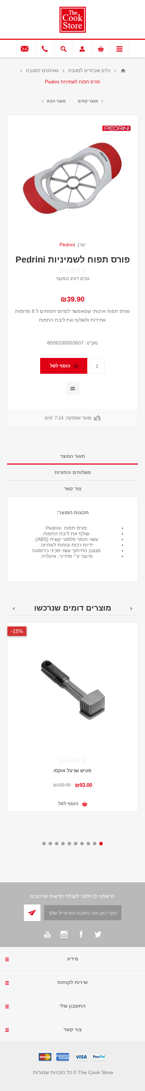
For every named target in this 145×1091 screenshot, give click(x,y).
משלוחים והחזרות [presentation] (73, 472)
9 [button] (50, 843)
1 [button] (101, 843)
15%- (17, 631)
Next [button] (13, 608)
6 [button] (69, 843)
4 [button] (82, 843)
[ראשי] (123, 70)
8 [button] (56, 843)
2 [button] (94, 843)
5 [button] (75, 843)
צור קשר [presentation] (72, 488)
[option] (72, 722)
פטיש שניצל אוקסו (72, 770)
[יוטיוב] (47, 934)
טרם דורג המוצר (72, 278)
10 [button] (44, 843)
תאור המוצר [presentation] (72, 456)
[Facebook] (81, 934)
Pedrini (67, 244)
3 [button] (88, 843)
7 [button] (63, 843)
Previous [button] (131, 608)
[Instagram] (64, 934)
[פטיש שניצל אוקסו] (72, 688)
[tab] (72, 456)
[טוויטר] (97, 934)
